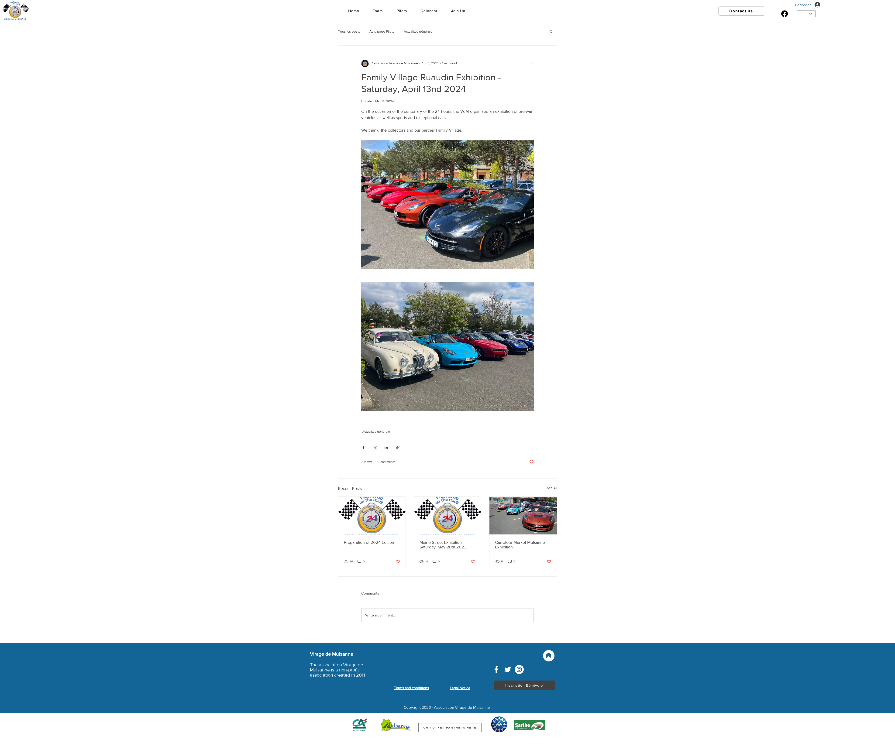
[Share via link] (398, 447)
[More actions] (531, 63)
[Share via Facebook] (363, 447)
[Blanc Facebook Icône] (496, 669)
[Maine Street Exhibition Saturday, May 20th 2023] (447, 515)
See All (552, 488)
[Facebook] (784, 13)
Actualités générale (418, 31)
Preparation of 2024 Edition (369, 542)
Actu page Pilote (381, 31)
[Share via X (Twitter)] (375, 447)
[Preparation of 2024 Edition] (372, 515)
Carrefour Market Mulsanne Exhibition (520, 544)
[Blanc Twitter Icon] (507, 669)
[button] (551, 31)
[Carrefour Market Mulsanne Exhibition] (523, 515)
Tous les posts (349, 31)
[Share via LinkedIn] (386, 447)
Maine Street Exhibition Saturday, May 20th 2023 (443, 544)
